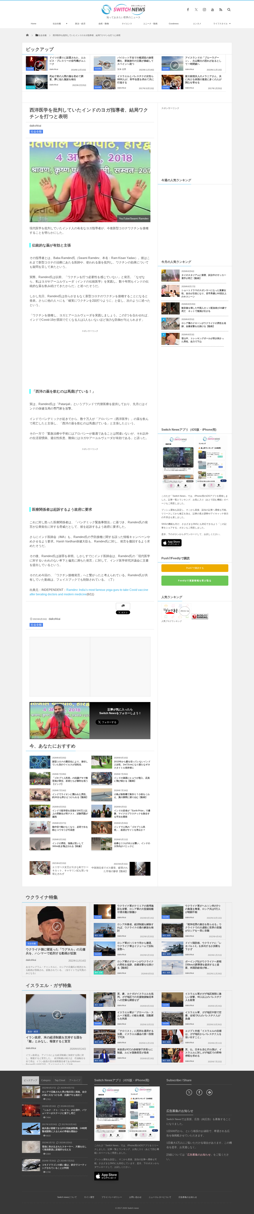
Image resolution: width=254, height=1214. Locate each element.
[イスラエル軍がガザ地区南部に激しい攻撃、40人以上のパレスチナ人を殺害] (172, 999)
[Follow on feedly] (209, 1092)
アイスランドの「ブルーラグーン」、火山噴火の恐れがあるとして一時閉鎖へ (203, 60)
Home (33, 23)
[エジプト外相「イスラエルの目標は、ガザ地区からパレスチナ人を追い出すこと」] (172, 1036)
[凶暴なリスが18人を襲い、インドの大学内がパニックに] (101, 849)
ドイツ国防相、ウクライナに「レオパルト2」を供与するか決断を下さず (203, 946)
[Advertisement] (90, 359)
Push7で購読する (195, 568)
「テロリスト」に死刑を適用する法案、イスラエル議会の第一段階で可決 (135, 1034)
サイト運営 (89, 1197)
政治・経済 (80, 23)
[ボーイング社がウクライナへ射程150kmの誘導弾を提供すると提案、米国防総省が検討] (172, 967)
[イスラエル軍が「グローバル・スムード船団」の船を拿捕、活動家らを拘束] (104, 1018)
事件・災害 (98, 972)
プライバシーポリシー (112, 1197)
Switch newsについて (67, 1197)
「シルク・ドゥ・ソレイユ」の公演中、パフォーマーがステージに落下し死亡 (64, 1112)
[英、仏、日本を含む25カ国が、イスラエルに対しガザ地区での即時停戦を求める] (172, 1055)
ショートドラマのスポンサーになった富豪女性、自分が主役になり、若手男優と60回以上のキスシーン (203, 293)
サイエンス (127, 23)
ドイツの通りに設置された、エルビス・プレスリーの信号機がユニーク (67, 60)
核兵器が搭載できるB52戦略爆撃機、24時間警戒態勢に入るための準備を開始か (64, 1130)
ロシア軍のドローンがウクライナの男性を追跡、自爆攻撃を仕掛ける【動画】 (203, 325)
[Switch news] (123, 14)
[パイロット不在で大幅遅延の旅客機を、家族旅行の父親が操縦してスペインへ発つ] (104, 63)
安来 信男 (121, 69)
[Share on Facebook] (188, 9)
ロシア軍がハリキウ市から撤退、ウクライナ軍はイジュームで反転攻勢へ (135, 946)
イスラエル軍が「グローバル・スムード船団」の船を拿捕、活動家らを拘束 (135, 1015)
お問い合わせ (135, 1197)
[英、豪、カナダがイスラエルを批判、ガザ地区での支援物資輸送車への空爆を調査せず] (104, 999)
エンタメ (197, 23)
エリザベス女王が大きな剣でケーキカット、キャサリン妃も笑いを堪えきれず (70, 870)
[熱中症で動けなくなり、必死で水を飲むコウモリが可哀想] (40, 832)
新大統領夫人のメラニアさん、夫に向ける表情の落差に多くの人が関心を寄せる (203, 79)
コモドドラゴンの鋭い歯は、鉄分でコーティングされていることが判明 (64, 1166)
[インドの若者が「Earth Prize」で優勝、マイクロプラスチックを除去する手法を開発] (101, 816)
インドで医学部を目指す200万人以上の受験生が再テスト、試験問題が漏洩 (70, 813)
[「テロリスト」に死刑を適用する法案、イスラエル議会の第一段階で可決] (104, 1036)
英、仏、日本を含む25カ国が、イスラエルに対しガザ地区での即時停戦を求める (203, 1052)
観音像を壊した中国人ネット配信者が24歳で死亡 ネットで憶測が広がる (203, 309)
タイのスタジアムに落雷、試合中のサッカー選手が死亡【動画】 (203, 277)
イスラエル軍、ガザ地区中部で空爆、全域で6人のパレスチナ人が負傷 (203, 1015)
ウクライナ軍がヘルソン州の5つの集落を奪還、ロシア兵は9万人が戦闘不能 (202, 908)
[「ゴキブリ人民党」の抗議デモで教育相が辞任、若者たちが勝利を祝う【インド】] (40, 783)
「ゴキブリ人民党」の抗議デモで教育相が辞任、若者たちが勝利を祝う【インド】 (70, 781)
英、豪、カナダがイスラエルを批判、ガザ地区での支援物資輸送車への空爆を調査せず (135, 996)
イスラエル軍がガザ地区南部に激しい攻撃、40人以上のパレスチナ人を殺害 (203, 996)
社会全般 (57, 23)
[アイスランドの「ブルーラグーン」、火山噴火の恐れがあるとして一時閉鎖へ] (172, 63)
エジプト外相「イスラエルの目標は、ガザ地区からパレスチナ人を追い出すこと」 (203, 1034)
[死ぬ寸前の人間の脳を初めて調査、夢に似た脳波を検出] (37, 82)
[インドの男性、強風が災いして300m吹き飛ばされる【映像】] (40, 849)
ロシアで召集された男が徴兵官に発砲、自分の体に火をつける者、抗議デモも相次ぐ (64, 1093)
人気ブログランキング (171, 621)
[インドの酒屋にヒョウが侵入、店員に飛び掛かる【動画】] (101, 783)
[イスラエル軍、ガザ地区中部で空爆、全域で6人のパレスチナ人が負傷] (172, 1018)
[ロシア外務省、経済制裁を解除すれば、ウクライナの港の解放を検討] (104, 930)
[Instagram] (204, 9)
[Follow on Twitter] (196, 9)
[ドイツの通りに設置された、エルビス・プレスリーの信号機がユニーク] (37, 63)
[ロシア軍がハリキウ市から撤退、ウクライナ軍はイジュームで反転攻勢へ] (104, 948)
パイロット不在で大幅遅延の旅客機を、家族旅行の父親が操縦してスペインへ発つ (135, 60)
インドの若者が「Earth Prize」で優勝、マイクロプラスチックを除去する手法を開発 (132, 813)
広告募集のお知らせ (188, 1197)
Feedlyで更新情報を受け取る (194, 580)
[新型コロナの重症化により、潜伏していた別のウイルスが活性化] (40, 767)
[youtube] (212, 9)
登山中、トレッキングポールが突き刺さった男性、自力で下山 (202, 340)
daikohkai (53, 69)
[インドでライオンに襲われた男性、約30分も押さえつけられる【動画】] (40, 800)
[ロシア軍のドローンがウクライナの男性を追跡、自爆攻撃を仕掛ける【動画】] (104, 967)
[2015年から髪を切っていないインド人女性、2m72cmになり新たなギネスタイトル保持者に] (101, 767)
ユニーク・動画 (150, 23)
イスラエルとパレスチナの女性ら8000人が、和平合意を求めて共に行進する (135, 79)
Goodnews (174, 23)
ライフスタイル (220, 23)
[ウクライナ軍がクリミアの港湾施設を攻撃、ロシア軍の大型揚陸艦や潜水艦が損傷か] (104, 911)
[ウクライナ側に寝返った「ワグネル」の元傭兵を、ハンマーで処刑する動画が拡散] (56, 926)
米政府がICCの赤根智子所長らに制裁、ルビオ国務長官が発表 (135, 1051)
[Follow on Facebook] (199, 1092)
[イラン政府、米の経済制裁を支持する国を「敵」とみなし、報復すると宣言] (56, 1014)
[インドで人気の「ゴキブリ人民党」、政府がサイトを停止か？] (101, 832)
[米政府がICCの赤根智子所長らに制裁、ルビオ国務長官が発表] (104, 1055)
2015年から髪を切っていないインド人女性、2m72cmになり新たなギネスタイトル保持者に (132, 764)
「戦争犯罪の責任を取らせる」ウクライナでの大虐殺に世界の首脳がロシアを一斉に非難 (203, 927)
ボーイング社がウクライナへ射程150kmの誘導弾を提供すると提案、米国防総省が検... (203, 964)
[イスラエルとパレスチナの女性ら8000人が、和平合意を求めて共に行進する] (104, 82)
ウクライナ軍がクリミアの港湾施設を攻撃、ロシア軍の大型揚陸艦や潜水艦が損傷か (135, 908)
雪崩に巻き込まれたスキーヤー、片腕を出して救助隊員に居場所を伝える (64, 1148)
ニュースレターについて (160, 1197)
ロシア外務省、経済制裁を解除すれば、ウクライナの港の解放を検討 (135, 927)
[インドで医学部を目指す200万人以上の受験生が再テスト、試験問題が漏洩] (40, 816)
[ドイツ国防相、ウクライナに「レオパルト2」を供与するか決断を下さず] (172, 948)
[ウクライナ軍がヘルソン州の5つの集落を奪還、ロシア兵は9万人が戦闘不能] (172, 911)
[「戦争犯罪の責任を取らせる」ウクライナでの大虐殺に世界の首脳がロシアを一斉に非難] (172, 930)
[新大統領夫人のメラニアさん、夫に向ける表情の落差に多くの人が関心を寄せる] (172, 82)
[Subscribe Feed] (221, 9)
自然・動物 (104, 23)
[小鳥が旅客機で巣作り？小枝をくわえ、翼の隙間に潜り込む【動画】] (101, 800)
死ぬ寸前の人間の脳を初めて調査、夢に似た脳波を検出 (66, 78)
